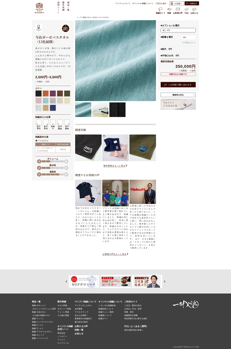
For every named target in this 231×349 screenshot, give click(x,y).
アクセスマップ (81, 312)
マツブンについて (122, 3)
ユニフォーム (63, 343)
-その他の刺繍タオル (41, 315)
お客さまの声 (81, 326)
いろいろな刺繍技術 (107, 305)
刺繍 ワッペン (38, 318)
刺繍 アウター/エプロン (42, 332)
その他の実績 (63, 315)
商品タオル (87, 17)
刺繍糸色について (106, 309)
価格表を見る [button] (178, 95)
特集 (169, 13)
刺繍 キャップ (38, 335)
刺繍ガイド (160, 13)
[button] (152, 59)
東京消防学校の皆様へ (133, 330)
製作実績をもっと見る (114, 166)
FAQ (186, 13)
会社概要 (78, 309)
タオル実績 (62, 305)
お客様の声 (178, 13)
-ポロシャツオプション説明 (44, 309)
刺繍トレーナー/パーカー (43, 322)
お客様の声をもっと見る (114, 254)
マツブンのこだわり (83, 305)
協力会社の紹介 (81, 322)
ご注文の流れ (161, 3)
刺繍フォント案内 (106, 312)
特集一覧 (79, 330)
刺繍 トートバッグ (40, 338)
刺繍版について (105, 315)
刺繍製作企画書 (131, 315)
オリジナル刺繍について (142, 3)
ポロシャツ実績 (64, 309)
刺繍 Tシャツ (37, 328)
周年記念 (61, 333)
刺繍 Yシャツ (37, 325)
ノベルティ (62, 336)
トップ (78, 17)
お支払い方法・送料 (133, 309)
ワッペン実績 (63, 312)
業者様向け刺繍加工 (83, 318)
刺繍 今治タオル (39, 312)
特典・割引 (129, 312)
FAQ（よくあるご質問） (136, 326)
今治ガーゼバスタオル (100, 17)
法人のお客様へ (81, 315)
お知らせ (194, 13)
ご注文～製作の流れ (133, 305)
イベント (61, 340)
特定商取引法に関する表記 (135, 318)
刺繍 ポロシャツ (39, 305)
